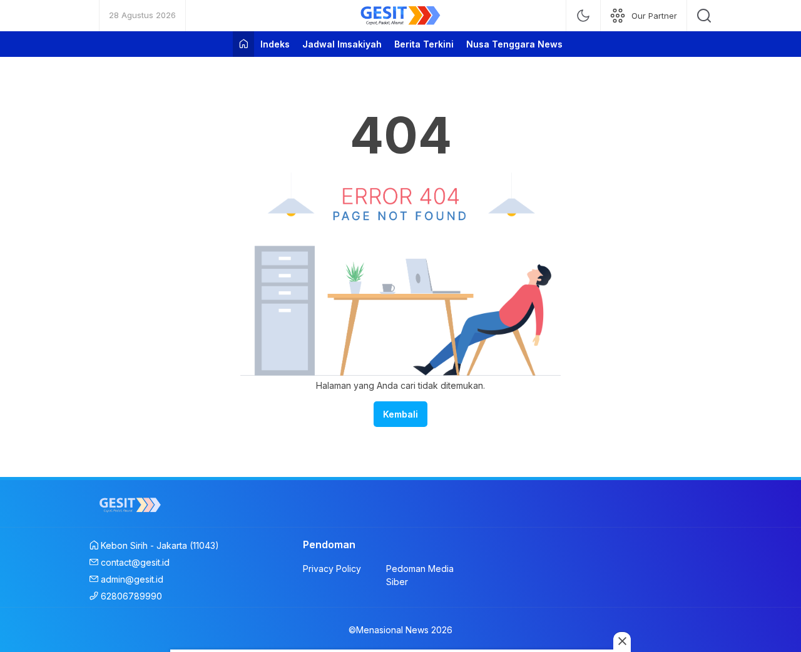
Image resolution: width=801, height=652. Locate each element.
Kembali (400, 414)
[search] (704, 15)
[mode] (583, 15)
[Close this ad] (622, 640)
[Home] (243, 44)
